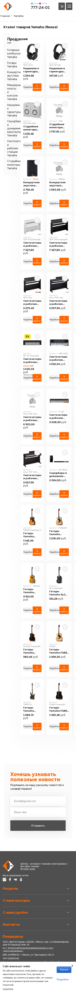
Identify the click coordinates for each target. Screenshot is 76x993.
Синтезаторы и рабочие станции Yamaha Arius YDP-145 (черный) (58, 302)
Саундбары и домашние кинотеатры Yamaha (15, 128)
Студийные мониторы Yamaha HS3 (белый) (31, 128)
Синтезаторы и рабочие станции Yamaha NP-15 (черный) (32, 361)
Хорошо (64, 969)
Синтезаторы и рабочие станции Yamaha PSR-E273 (58, 358)
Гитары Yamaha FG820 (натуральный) (59, 651)
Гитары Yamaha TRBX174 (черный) (29, 709)
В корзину (37, 87)
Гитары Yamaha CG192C (28, 591)
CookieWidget (8, 989)
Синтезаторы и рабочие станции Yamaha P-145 (58, 416)
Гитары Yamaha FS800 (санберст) (30, 535)
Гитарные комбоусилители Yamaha (18, 53)
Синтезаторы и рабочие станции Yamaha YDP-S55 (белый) (32, 244)
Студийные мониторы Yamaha (14, 165)
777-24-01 (40, 7)
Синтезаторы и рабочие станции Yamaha (16, 148)
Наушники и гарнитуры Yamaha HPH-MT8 (32, 70)
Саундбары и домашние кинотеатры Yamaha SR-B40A (58, 475)
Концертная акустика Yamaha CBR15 (31, 184)
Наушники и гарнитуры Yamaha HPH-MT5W (58, 70)
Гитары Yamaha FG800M (54, 533)
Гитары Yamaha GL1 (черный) (57, 593)
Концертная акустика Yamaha (15, 76)
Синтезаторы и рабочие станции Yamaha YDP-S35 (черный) (32, 302)
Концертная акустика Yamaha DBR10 (59, 184)
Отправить (38, 825)
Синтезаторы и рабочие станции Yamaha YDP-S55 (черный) (58, 244)
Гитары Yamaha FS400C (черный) (29, 651)
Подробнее (27, 87)
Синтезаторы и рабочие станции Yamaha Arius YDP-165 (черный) (32, 419)
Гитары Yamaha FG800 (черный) (59, 709)
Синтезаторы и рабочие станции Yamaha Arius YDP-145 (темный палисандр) (32, 477)
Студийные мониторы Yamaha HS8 (57, 126)
